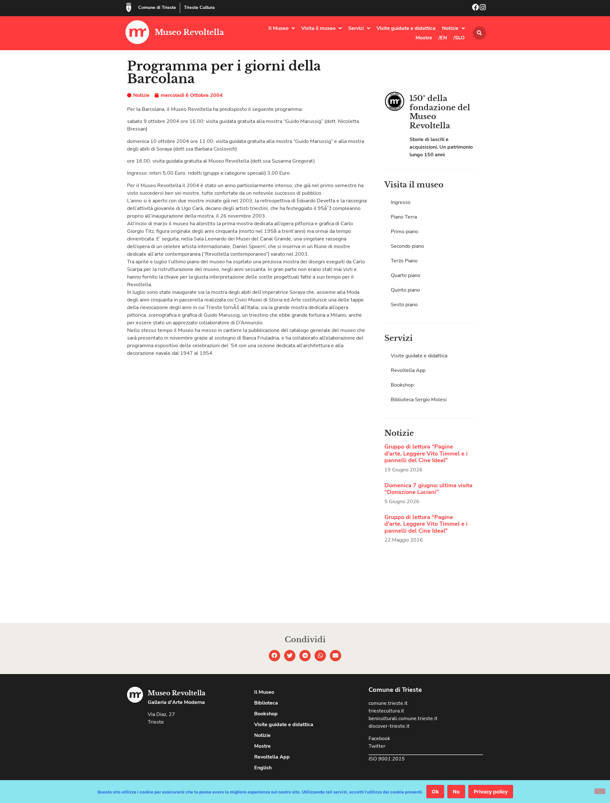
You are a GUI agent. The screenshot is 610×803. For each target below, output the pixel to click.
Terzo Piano (404, 260)
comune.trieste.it (388, 703)
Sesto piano (404, 304)
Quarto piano (405, 275)
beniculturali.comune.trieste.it (403, 718)
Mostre (424, 37)
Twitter (377, 746)
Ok (435, 791)
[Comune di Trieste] (128, 7)
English (263, 767)
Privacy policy (491, 791)
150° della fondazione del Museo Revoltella (440, 112)
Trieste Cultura (199, 7)
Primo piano (404, 231)
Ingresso (400, 202)
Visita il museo (318, 28)
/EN (442, 37)
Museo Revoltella (189, 32)
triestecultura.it (386, 710)
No (456, 791)
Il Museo (278, 28)
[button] (479, 33)
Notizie (450, 28)
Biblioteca (266, 702)
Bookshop (402, 384)
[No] (599, 791)
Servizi (356, 28)
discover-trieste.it (389, 726)
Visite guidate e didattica (406, 28)
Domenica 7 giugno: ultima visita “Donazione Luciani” (428, 489)
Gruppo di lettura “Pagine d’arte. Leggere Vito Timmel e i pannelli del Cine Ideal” (426, 453)
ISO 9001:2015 (387, 758)
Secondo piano (407, 246)
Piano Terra (404, 216)
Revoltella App (408, 370)
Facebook (379, 738)
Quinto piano (405, 290)
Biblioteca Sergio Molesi (419, 399)
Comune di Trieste (157, 7)
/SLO (459, 37)
